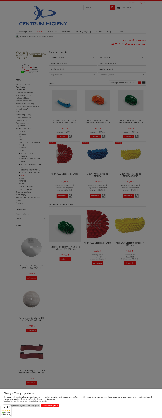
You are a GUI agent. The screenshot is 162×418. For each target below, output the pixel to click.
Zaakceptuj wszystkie (50, 406)
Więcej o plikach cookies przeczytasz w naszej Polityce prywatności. (25, 401)
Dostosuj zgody (33, 406)
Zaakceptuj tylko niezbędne (15, 406)
